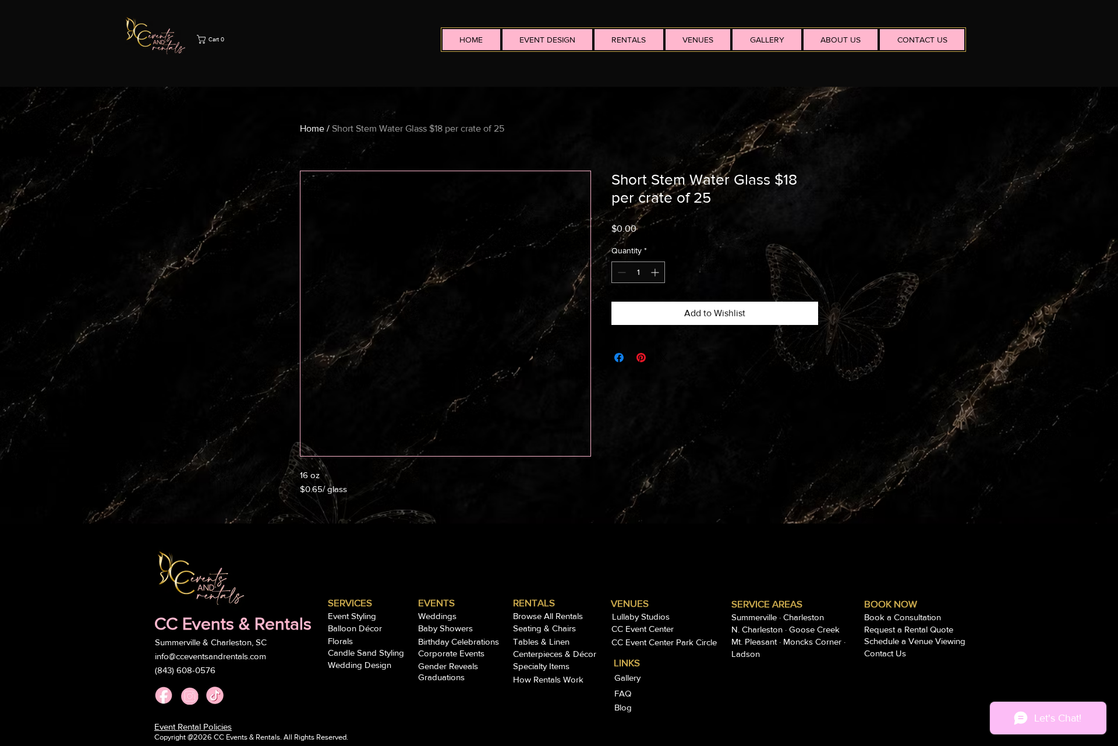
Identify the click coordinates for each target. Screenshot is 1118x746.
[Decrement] (620, 272)
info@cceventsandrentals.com (210, 656)
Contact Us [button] (885, 653)
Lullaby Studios (641, 616)
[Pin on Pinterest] (641, 358)
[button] (316, 39)
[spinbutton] (638, 272)
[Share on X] (663, 358)
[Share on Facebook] (619, 358)
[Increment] (656, 272)
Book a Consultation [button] (902, 617)
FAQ (624, 693)
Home (312, 128)
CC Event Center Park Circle (664, 642)
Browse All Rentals (548, 616)
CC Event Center (642, 629)
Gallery (628, 678)
